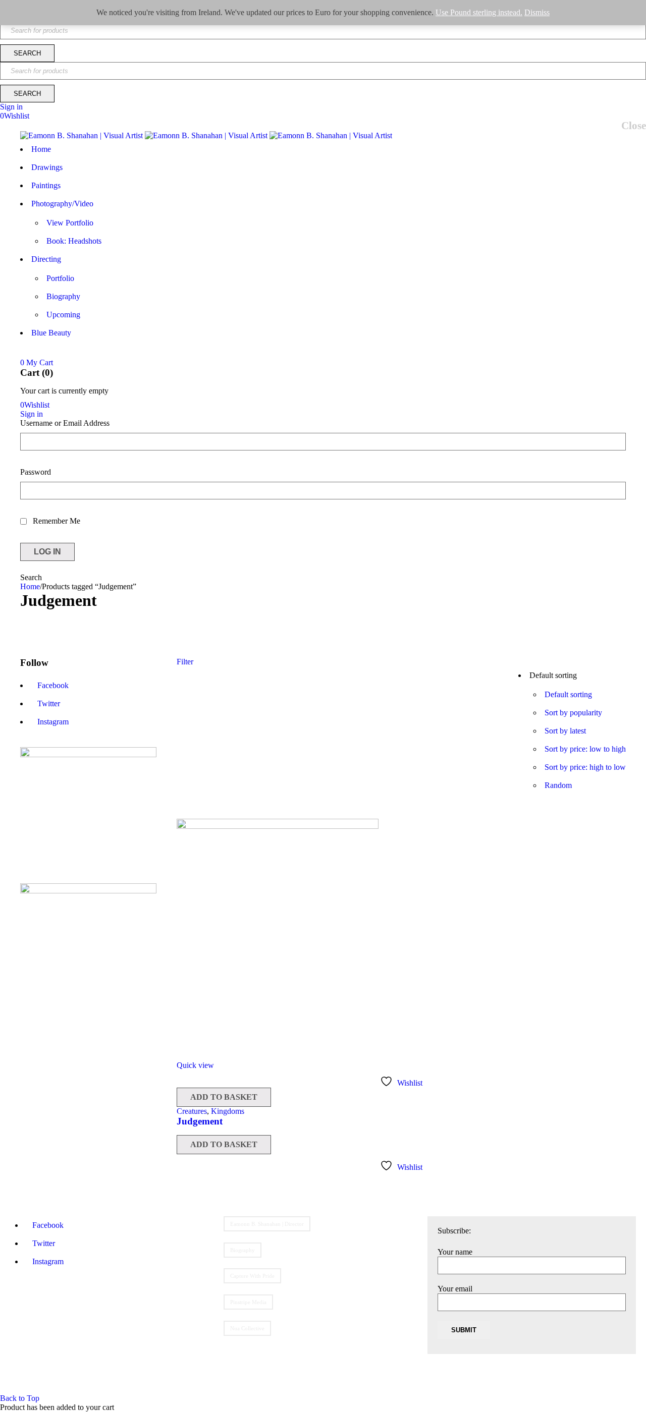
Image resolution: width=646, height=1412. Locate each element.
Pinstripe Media (248, 1302)
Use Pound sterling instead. (479, 12)
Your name (455, 1252)
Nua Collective (247, 1328)
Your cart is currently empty (64, 390)
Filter (185, 661)
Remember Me (55, 521)
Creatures (192, 1111)
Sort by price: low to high (585, 749)
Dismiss (537, 12)
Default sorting (568, 694)
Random (558, 785)
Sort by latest (565, 730)
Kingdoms (227, 1111)
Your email (455, 1288)
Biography (242, 1250)
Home (30, 586)
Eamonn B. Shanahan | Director (267, 1224)
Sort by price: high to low (585, 767)
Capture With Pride (252, 1276)
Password (35, 472)
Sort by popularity (573, 712)
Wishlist (14, 115)
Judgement (200, 1121)
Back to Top (19, 1398)
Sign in (11, 106)
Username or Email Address (65, 423)
